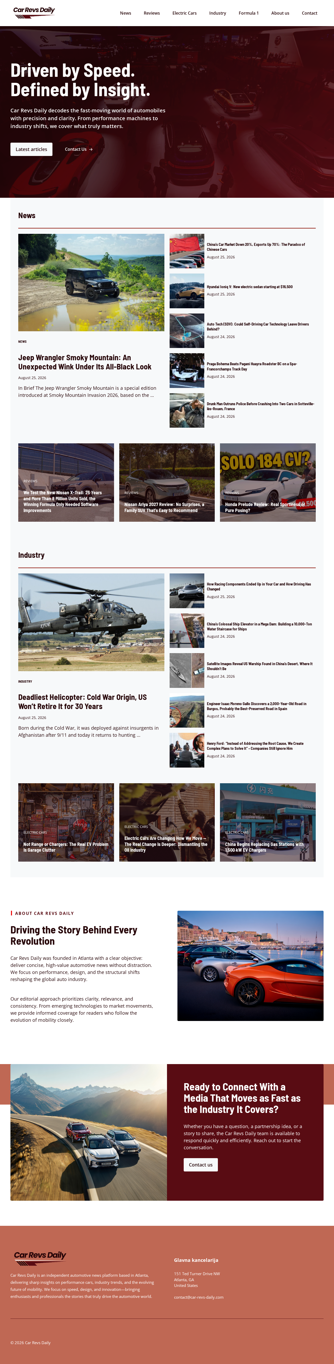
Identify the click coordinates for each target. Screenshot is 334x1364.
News (125, 13)
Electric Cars (184, 13)
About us (280, 13)
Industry (217, 13)
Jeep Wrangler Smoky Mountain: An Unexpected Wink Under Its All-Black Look (85, 361)
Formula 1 (249, 13)
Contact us (201, 1165)
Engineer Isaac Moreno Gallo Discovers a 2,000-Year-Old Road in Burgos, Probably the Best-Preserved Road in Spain (256, 706)
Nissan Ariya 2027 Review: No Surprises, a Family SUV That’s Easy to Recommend (164, 507)
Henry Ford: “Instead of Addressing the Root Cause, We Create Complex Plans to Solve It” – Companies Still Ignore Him (255, 746)
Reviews (152, 13)
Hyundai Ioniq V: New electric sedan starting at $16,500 (250, 286)
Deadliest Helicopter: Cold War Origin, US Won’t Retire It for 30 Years (82, 701)
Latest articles (31, 149)
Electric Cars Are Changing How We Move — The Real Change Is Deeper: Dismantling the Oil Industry (165, 844)
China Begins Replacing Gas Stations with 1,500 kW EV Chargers (264, 847)
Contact (309, 13)
